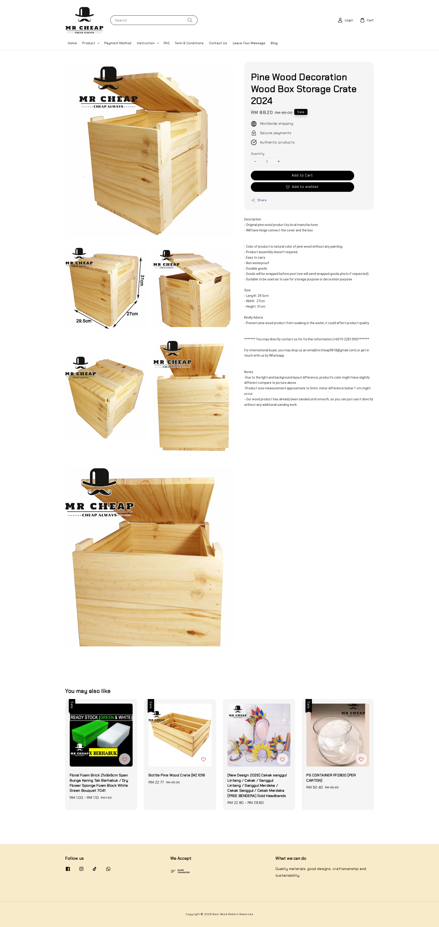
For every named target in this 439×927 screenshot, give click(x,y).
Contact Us (218, 43)
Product (88, 43)
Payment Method (117, 43)
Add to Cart (302, 175)
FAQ (167, 43)
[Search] (190, 20)
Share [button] (262, 200)
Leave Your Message (249, 43)
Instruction (146, 43)
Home (72, 43)
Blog (274, 43)
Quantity (258, 154)
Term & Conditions (189, 43)
